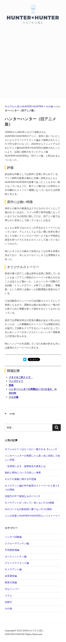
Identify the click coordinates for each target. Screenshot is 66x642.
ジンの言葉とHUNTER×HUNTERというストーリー (32, 515)
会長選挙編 (11, 576)
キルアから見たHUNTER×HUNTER (24, 106)
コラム (8, 595)
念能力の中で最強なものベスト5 (22, 496)
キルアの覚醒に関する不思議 (20, 479)
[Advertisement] (33, 64)
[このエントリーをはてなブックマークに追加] (24, 360)
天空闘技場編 (12, 550)
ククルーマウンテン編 (17, 543)
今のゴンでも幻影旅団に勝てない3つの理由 (28, 509)
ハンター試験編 (13, 537)
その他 (49, 106)
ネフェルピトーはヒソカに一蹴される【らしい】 (31, 449)
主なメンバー (12, 589)
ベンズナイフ (16, 381)
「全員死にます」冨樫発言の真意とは (25, 466)
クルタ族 (13, 397)
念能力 (8, 602)
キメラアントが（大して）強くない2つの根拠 (29, 502)
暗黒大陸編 (11, 582)
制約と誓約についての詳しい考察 (23, 472)
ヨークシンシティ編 (15, 556)
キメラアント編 (13, 569)
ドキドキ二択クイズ (21, 377)
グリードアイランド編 (17, 563)
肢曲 (11, 385)
